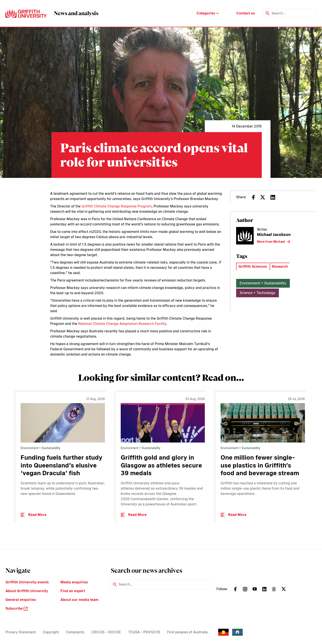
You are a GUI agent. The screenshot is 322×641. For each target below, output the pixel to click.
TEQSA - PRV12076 (144, 632)
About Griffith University (26, 591)
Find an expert (72, 591)
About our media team (79, 600)
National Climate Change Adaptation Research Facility (122, 324)
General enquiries (20, 600)
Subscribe (14, 608)
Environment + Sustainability (263, 283)
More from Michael (271, 241)
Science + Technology (257, 293)
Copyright (51, 632)
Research (280, 266)
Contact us (245, 13)
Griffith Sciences (252, 266)
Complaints (75, 632)
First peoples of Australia (187, 632)
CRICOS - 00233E (106, 632)
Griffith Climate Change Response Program (116, 206)
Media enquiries (74, 582)
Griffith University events (27, 582)
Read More (37, 515)
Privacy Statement (20, 632)
